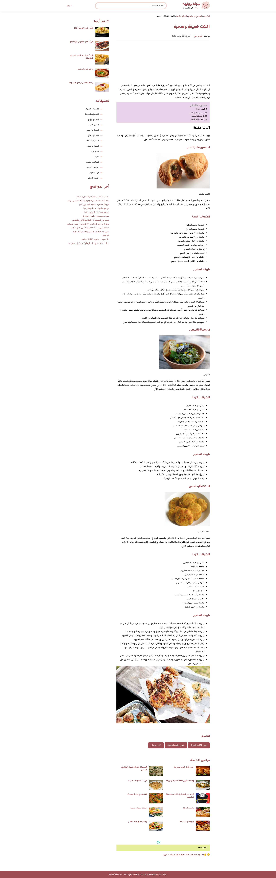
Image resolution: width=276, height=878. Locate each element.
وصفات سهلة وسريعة (138, 808)
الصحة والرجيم (93, 130)
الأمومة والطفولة (92, 109)
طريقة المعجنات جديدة (137, 780)
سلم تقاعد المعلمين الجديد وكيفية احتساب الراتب (88, 201)
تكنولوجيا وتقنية (92, 162)
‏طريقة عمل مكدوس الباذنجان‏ (81, 42)
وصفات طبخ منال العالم (137, 821)
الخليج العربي (94, 125)
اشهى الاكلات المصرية (175, 745)
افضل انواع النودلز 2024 (83, 28)
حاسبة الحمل (93, 178)
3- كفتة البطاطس (197, 119)
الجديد (69, 5)
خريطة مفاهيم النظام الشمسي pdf (94, 205)
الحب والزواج (93, 119)
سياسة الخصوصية (115, 874)
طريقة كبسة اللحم (187, 821)
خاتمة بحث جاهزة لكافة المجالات (95, 239)
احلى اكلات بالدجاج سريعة (184, 767)
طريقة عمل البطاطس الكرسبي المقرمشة (81, 57)
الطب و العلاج (93, 135)
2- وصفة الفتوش (197, 116)
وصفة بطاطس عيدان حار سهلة (81, 82)
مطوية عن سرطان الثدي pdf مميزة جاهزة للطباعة (88, 224)
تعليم (97, 157)
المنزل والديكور (93, 146)
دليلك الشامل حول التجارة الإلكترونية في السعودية (88, 243)
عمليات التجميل (92, 167)
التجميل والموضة (92, 114)
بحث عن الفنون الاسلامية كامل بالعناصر (92, 197)
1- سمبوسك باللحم (197, 113)
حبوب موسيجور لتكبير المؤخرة (96, 216)
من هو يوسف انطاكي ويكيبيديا (96, 212)
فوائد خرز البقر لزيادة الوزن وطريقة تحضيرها (180, 796)
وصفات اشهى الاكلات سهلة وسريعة (180, 780)
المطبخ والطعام (92, 141)
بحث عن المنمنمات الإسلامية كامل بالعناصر (90, 220)
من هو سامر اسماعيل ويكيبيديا (96, 208)
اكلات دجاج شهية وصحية (137, 794)
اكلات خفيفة (200, 109)
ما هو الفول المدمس (85, 69)
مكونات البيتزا (188, 808)
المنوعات (95, 151)
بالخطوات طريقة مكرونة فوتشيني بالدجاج (134, 768)
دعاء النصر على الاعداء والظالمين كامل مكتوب (89, 228)
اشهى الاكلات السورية (199, 745)
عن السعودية (94, 173)
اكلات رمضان (156, 745)
